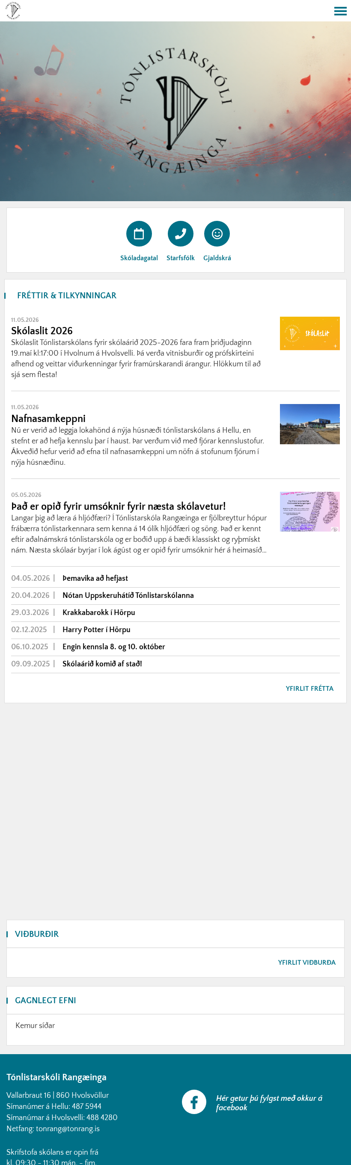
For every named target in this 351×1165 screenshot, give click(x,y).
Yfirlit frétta (309, 688)
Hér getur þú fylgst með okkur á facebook (269, 1103)
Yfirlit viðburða (307, 962)
